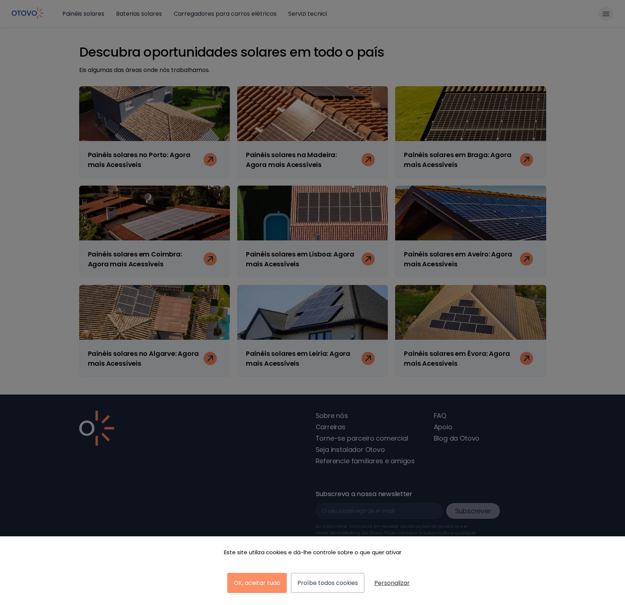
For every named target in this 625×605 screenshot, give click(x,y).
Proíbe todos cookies (327, 583)
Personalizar (392, 583)
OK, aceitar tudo (257, 583)
